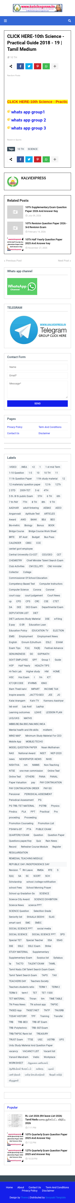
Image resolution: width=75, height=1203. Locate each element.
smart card (15, 922)
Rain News (51, 841)
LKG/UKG (14, 718)
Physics (55, 805)
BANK (34, 519)
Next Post (63, 260)
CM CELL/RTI (36, 566)
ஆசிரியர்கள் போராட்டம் (20, 1068)
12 (63, 478)
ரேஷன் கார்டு (55, 1074)
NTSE (12, 770)
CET (59, 554)
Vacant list (49, 1051)
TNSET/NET (32, 1010)
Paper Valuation (18, 782)
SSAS (59, 940)
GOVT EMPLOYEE (18, 659)
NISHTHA (14, 765)
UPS (61, 1039)
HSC (11, 677)
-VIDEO (12, 467)
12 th (48, 484)
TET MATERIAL (17, 998)
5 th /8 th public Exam (21, 496)
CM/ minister (55, 566)
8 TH (34, 502)
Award (12, 519)
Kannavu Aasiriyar (54, 700)
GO (31, 654)
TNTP (47, 1010)
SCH (47, 876)
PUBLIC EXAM (43, 829)
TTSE (30, 1039)
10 (38, 472)
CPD (18, 601)
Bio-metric (14, 525)
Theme (24, 1197)
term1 (25, 992)
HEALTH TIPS (42, 665)
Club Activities (16, 566)
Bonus (40, 525)
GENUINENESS (17, 654)
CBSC (29, 543)
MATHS (28, 718)
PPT (33, 811)
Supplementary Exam (20, 957)
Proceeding (30, 817)
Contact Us (13, 433)
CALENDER (15, 543)
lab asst (13, 706)
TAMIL (52, 963)
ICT (49, 677)
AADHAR (14, 508)
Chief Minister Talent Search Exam (45, 560)
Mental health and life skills (23, 730)
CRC (37, 601)
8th (43, 502)
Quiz (38, 841)
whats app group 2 (28, 120)
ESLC (48, 642)
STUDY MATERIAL (18, 952)
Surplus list (43, 957)
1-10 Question (16, 472)
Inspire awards (17, 694)
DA (10, 607)
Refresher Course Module (34, 846)
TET (35, 992)
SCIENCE (33, 149)
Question (38, 835)
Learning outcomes (19, 712)
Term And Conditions (50, 427)
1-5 (30, 472)
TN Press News (17, 1004)
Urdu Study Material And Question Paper (31, 1045)
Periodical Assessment (21, 800)
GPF (34, 659)
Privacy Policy (14, 427)
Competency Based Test (22, 583)
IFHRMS (32, 683)
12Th (58, 484)
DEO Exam (31, 607)
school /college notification (41, 881)
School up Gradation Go (22, 893)
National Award (26, 753)
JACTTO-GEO (36, 694)
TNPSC (54, 1004)
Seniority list (15, 916)
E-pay (12, 624)
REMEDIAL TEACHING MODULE (26, 858)
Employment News (47, 636)
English (13, 642)
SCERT (37, 876)
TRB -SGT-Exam (40, 1028)
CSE (46, 601)
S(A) (11, 876)
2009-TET (25, 490)
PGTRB (42, 805)
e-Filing (58, 619)
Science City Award (19, 899)
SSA (50, 940)
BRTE (12, 537)
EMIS (11, 636)
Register (56, 846)
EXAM (59, 642)
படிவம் (51, 1068)
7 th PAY (13, 502)
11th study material (47, 478)
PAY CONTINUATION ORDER (24, 788)
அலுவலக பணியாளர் (38, 1063)
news (12, 759)
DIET (35, 613)
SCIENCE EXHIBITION (45, 899)
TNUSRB (59, 1010)
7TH (25, 502)
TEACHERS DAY (17, 981)
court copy (14, 595)
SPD (62, 934)
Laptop (40, 706)
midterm (47, 730)
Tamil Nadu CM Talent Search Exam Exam (32, 969)
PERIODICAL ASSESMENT (38, 794)
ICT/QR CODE (16, 683)
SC (27, 876)
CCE (38, 543)
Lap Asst (27, 706)
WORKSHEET (16, 1063)
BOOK (51, 525)
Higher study (33, 671)
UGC (40, 1039)
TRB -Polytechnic (18, 1028)
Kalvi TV (34, 700)
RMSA (40, 870)
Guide (58, 659)
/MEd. (24, 467)
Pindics (13, 811)
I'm (40, 677)
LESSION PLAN (54, 712)
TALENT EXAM (36, 963)
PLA (24, 811)
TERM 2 (56, 987)
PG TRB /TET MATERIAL (21, 805)
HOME (56, 671)
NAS (11, 753)
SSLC (20, 946)
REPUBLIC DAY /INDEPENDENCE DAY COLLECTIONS (29, 865)
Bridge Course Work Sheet (42, 531)
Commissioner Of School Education (28, 578)
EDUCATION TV (40, 630)
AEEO (58, 508)
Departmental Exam (52, 607)
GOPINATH (43, 654)
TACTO (19, 963)
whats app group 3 (28, 128)
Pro (56, 811)
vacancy (13, 1051)
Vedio (36, 1057)
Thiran (32, 998)
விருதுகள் (14, 1080)
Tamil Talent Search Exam (23, 975)
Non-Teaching (51, 765)
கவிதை (39, 1068)
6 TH (49, 496)
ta (10, 963)
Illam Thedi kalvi (18, 689)
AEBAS (47, 508)
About (20, 1187)
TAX (54, 975)
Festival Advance (54, 648)
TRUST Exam (16, 1039)
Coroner (50, 589)
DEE (19, 607)
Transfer (58, 1016)
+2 (33, 467)
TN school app (38, 1004)
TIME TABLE (55, 998)
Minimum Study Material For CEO (43, 735)
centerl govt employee (21, 548)
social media (44, 928)
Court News (53, 595)
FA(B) (37, 648)
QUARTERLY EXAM (19, 835)
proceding (14, 817)
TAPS (45, 975)
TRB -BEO (23, 1022)
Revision (13, 870)
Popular (12, 1107)
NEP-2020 (56, 753)
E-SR (22, 624)
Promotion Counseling (21, 823)
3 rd (37, 490)
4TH (46, 490)
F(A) (27, 648)
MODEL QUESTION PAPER (23, 747)
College (27, 572)
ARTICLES (49, 513)
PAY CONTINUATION (51, 782)
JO (58, 694)
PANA (42, 776)
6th (58, 496)
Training (44, 1016)
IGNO (44, 683)
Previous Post (14, 260)
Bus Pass (49, 537)
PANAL (54, 776)
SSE (11, 946)
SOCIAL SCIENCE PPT (21, 928)
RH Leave (28, 870)
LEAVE (37, 712)
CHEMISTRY (15, 560)
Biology (28, 525)
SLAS (51, 916)
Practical (44, 811)
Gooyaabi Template (55, 1197)
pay (33, 782)
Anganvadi (15, 513)
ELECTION (58, 630)
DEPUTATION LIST (19, 613)
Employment (26, 636)
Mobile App (15, 741)
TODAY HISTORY (18, 1016)
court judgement (34, 595)
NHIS (49, 759)
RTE (50, 870)
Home (9, 1187)
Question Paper (56, 835)
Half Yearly (24, 665)
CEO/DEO (47, 554)
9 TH (52, 502)
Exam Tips (14, 648)
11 (56, 472)
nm (26, 765)
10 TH (13, 57)
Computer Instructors (50, 583)
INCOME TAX (51, 689)
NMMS (35, 765)
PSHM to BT (15, 829)
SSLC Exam (34, 946)
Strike (48, 946)
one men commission (31, 770)
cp (10, 601)
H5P (11, 665)
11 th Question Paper (20, 478)
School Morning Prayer (38, 887)
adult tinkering (31, 508)
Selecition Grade (42, 911)
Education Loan (37, 624)
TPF (33, 1016)
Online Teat (54, 770)
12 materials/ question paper (24, 484)
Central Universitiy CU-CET (23, 554)
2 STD (12, 490)
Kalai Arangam (17, 700)
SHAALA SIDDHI (35, 916)
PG (39, 800)
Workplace (49, 1057)
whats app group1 (28, 112)
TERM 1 (43, 987)
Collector (14, 572)
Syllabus (58, 957)
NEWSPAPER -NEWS (30, 759)
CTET (56, 601)
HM (46, 671)
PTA (29, 829)
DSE (47, 619)
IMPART (35, 689)
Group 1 (46, 659)
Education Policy (18, 630)
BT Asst (23, 537)
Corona (37, 589)
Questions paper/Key (20, 841)
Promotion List (46, 823)
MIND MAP (15, 735)
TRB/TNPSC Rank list (20, 1033)
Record (12, 846)
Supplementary (41, 952)
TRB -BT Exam (39, 1022)
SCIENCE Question (19, 911)
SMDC (38, 922)
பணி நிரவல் (14, 1074)
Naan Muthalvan (50, 747)
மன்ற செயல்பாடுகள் (35, 1074)
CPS (28, 601)
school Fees (15, 887)
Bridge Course (16, 531)
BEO (52, 519)
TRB (11, 1022)
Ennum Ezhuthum (31, 642)
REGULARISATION (18, 852)
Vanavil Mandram (18, 1057)
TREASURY (42, 1033)
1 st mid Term (52, 467)
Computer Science (19, 589)
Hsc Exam (23, 677)
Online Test (15, 776)
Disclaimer (44, 433)
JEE (50, 694)
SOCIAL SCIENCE (18, 934)
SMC (27, 922)
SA (19, 876)
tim (43, 998)
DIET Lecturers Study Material (25, 619)
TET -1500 (47, 992)
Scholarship (15, 881)
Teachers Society (40, 981)
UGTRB (51, 1039)
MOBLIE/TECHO (34, 741)
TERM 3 (13, 992)
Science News (16, 905)
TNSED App (15, 1010)
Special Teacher (34, 940)
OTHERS (29, 776)
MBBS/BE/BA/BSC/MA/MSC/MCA (27, 724)
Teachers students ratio (21, 987)
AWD (23, 519)
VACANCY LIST (31, 1051)
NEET (43, 753)
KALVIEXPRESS (33, 178)
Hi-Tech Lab (15, 671)
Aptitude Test (32, 513)
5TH (40, 496)
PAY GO (48, 788)
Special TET (15, 940)
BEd (44, 519)
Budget (36, 537)
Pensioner (14, 794)
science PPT (35, 905)
